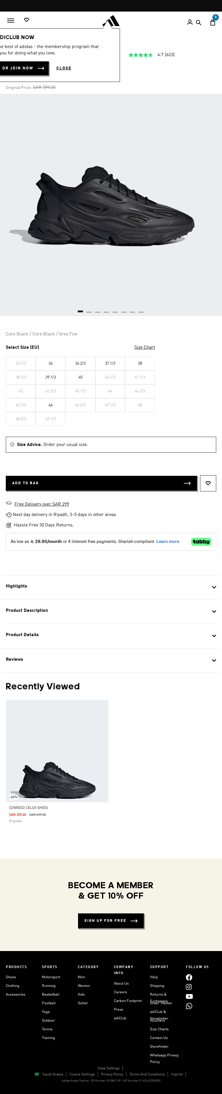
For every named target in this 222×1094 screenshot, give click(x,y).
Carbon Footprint (128, 1001)
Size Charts (159, 1029)
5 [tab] (115, 309)
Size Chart (144, 347)
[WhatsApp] (189, 1006)
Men (81, 977)
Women (84, 986)
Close (63, 68)
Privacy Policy (112, 1074)
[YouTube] (189, 996)
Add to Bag (25, 483)
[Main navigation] (10, 20)
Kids (81, 994)
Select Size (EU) (22, 347)
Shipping (157, 986)
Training (48, 1038)
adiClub (120, 1018)
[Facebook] (189, 977)
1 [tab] (81, 309)
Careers (120, 992)
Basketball (51, 994)
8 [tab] (141, 309)
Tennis (47, 1029)
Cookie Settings (82, 1074)
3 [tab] (98, 309)
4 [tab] (107, 309)
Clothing (12, 986)
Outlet (83, 1003)
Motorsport (51, 977)
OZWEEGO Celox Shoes (28, 808)
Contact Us (159, 1038)
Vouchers (157, 1021)
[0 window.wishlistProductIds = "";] (27, 20)
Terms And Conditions (147, 1074)
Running (49, 986)
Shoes (11, 977)
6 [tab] (124, 309)
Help (154, 977)
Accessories (15, 994)
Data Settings (109, 1068)
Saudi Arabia (52, 1074)
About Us (121, 983)
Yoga (46, 1012)
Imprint (177, 1074)
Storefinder (159, 1047)
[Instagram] (189, 987)
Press (118, 1010)
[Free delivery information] (9, 504)
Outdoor (48, 1021)
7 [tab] (133, 309)
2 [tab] (89, 309)
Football (49, 1003)
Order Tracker (161, 1003)
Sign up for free (105, 921)
